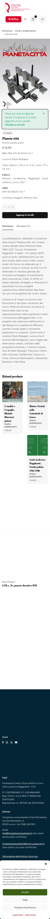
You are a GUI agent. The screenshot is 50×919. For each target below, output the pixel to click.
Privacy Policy (30, 915)
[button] (45, 863)
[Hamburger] (42, 19)
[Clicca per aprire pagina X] (10, 742)
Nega (25, 900)
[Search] (25, 19)
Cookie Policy (18, 915)
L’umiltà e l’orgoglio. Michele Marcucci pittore (9, 413)
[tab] (7, 226)
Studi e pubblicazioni (13, 142)
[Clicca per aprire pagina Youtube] (15, 742)
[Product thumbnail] (12, 391)
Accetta (25, 892)
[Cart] (33, 19)
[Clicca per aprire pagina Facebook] (3, 742)
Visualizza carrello (15, 124)
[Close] (43, 113)
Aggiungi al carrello (25, 215)
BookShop (13, 19)
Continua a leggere (19, 197)
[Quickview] (8, 387)
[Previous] (7, 107)
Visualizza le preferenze (25, 907)
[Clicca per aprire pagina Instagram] (6, 742)
